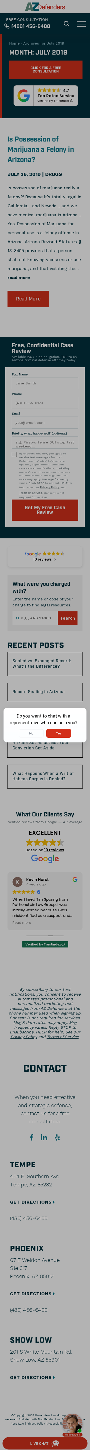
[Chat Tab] (45, 725)
